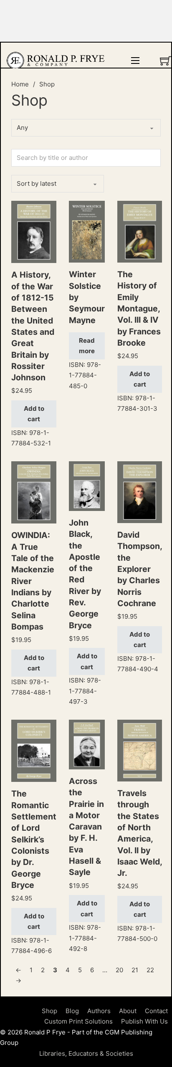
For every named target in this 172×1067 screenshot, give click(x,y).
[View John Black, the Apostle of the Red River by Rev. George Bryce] (87, 486)
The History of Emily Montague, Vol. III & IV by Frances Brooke (139, 308)
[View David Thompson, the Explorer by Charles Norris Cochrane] (139, 492)
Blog (72, 1011)
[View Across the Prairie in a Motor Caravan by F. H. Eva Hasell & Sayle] (87, 744)
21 (135, 970)
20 (119, 970)
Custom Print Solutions (78, 1021)
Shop (49, 1011)
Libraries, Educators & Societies (86, 1053)
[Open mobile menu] (135, 60)
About (128, 1011)
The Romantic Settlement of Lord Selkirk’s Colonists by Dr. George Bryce (33, 839)
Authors (99, 1011)
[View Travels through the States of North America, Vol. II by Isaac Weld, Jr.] (139, 750)
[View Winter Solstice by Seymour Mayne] (87, 231)
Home (20, 84)
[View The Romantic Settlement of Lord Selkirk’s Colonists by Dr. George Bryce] (33, 750)
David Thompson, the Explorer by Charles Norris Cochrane (139, 569)
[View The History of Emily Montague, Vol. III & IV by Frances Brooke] (139, 231)
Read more (87, 345)
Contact (156, 1011)
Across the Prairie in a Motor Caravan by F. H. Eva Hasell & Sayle (86, 826)
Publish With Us (144, 1021)
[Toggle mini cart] (165, 60)
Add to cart (34, 414)
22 (150, 970)
